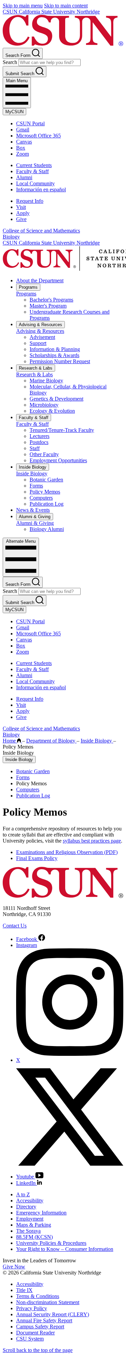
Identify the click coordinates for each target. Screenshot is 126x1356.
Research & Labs (35, 368)
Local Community (35, 183)
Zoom (22, 154)
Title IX (24, 1290)
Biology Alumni (47, 529)
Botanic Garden (46, 479)
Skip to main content (66, 5)
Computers (41, 498)
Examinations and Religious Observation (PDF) (67, 852)
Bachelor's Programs (51, 300)
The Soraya (28, 1231)
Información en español (41, 189)
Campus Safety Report (40, 1326)
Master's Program (48, 306)
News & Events (33, 510)
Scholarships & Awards (54, 355)
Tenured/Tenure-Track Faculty (62, 430)
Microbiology (44, 405)
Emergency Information (41, 1213)
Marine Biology (46, 380)
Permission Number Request (60, 361)
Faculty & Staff (32, 171)
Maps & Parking (33, 1225)
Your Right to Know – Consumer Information (64, 1249)
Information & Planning (55, 349)
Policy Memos (45, 492)
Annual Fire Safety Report (44, 1320)
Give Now (14, 1266)
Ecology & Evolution (52, 411)
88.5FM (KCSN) (34, 1237)
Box (20, 148)
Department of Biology (51, 741)
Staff (35, 448)
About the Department (40, 280)
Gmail (22, 129)
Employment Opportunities (58, 460)
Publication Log (47, 504)
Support (38, 343)
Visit (21, 207)
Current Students (34, 165)
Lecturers (39, 436)
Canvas (24, 142)
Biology (11, 237)
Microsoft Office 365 (38, 135)
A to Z (23, 1194)
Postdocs (39, 442)
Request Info (29, 201)
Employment (29, 1219)
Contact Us (15, 925)
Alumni (24, 177)
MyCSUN (14, 111)
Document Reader (35, 1332)
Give (21, 219)
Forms (36, 485)
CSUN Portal (30, 123)
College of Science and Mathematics (41, 230)
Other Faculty (44, 454)
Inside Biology (32, 467)
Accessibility (29, 1200)
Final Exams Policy (36, 858)
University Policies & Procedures (51, 1243)
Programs (28, 287)
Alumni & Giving (34, 516)
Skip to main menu (23, 5)
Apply (23, 213)
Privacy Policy (31, 1308)
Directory (26, 1206)
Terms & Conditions (37, 1296)
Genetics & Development (56, 399)
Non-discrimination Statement (47, 1302)
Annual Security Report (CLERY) (52, 1314)
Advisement (42, 337)
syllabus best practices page (92, 841)
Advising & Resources (40, 324)
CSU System (30, 1339)
